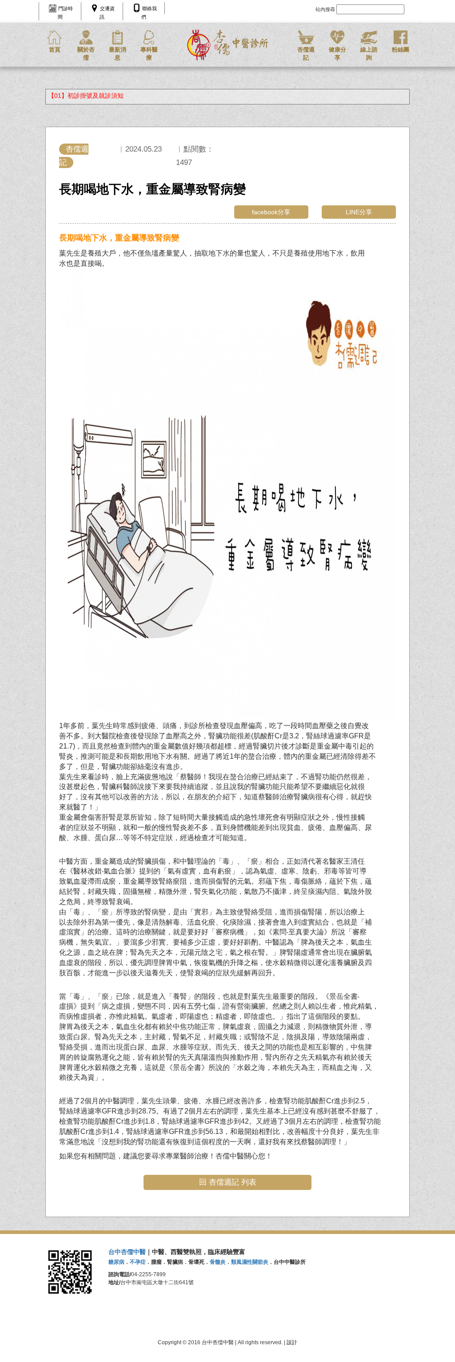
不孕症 (138, 1262)
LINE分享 (359, 212)
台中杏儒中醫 (127, 1251)
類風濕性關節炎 (249, 1262)
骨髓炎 (218, 1262)
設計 (292, 1342)
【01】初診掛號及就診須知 (86, 95)
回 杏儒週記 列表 (227, 1182)
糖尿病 (116, 1262)
